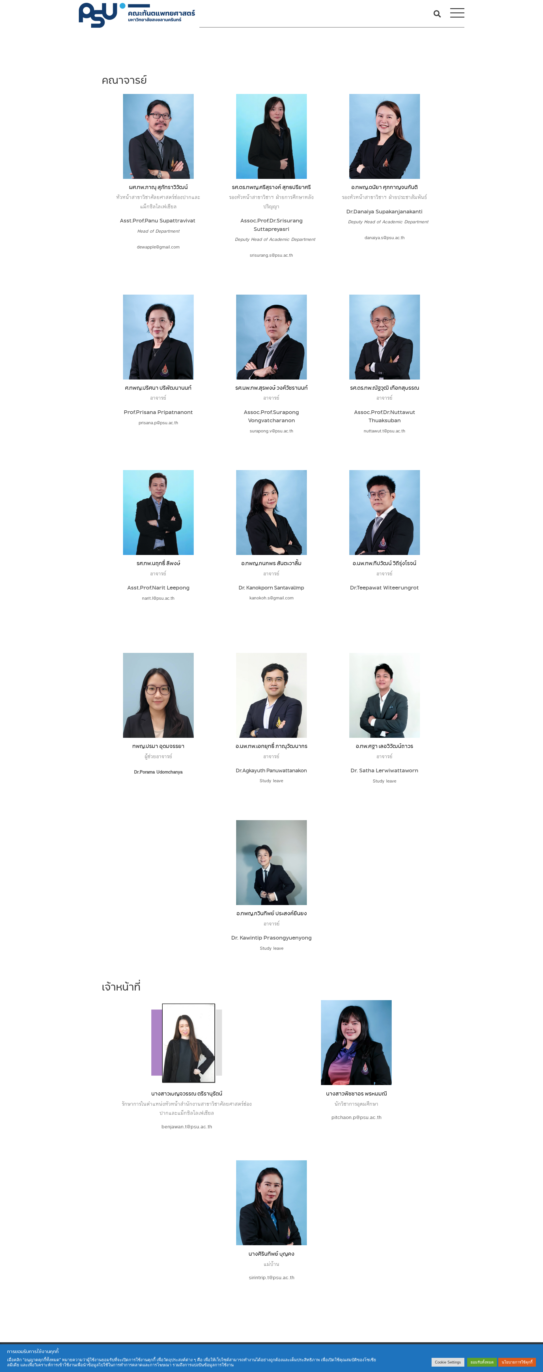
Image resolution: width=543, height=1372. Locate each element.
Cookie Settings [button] (448, 1362)
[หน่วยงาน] (137, 14)
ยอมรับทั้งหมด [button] (482, 1362)
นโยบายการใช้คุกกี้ (517, 1362)
